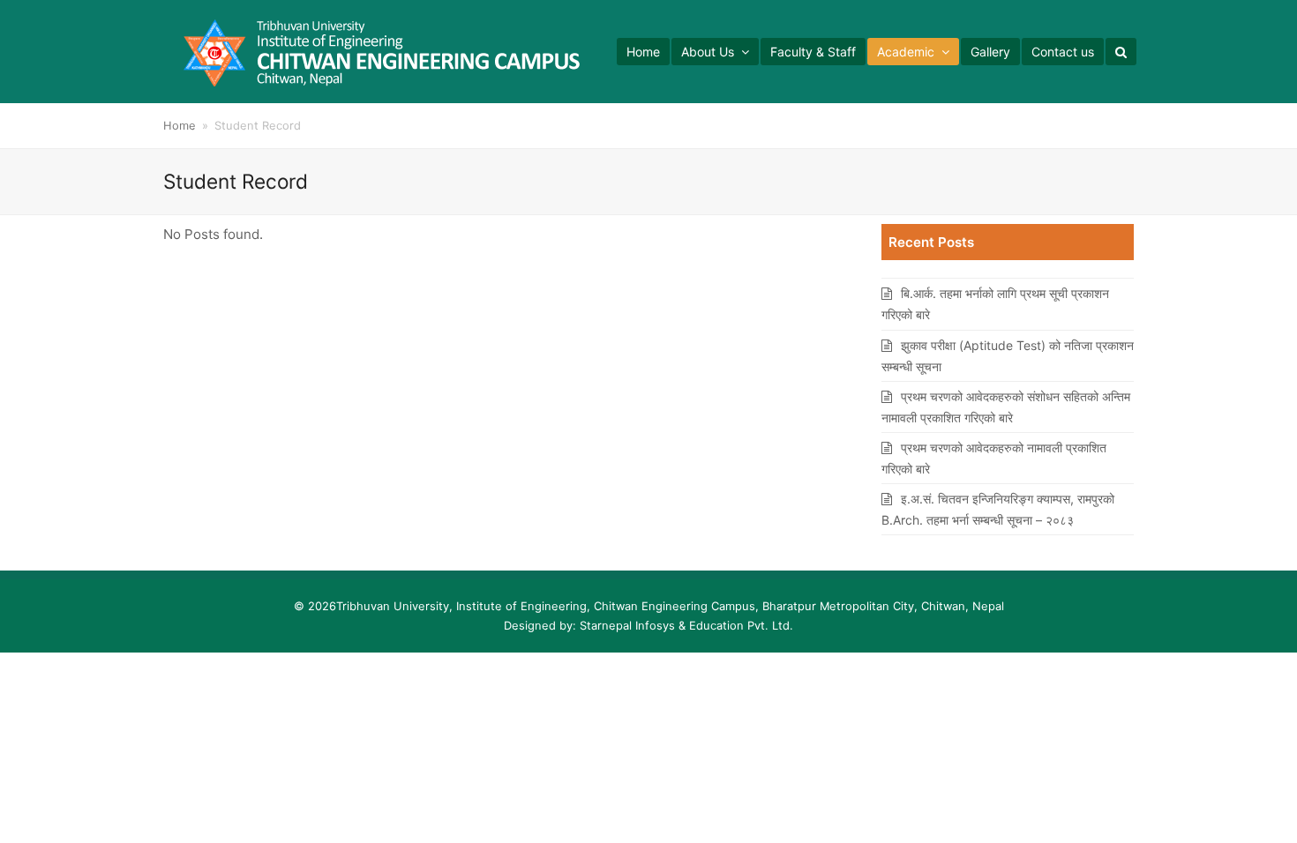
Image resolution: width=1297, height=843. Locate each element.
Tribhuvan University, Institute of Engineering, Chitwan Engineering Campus (545, 606)
